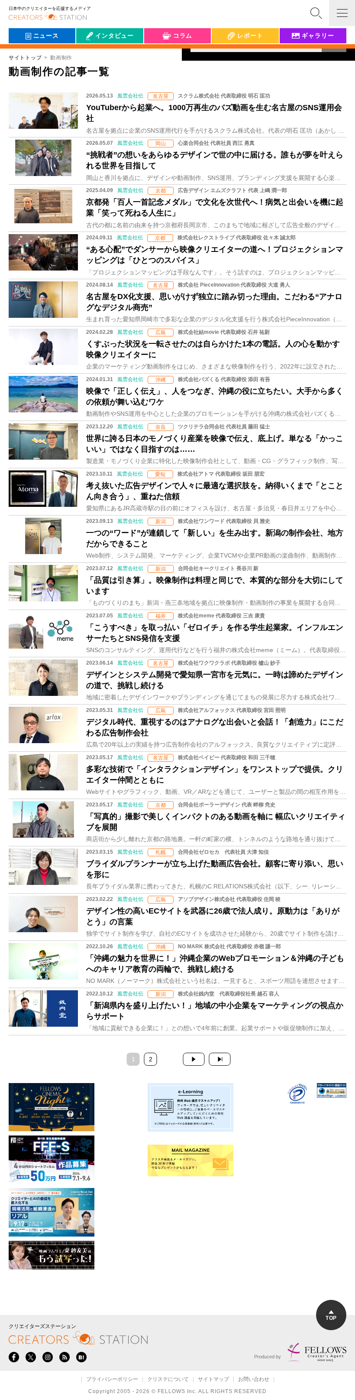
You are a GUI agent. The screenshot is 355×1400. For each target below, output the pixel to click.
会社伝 (93, 55)
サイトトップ (25, 58)
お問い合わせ (253, 1379)
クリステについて (168, 1379)
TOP (331, 1318)
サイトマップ (213, 1379)
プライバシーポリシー (112, 1379)
